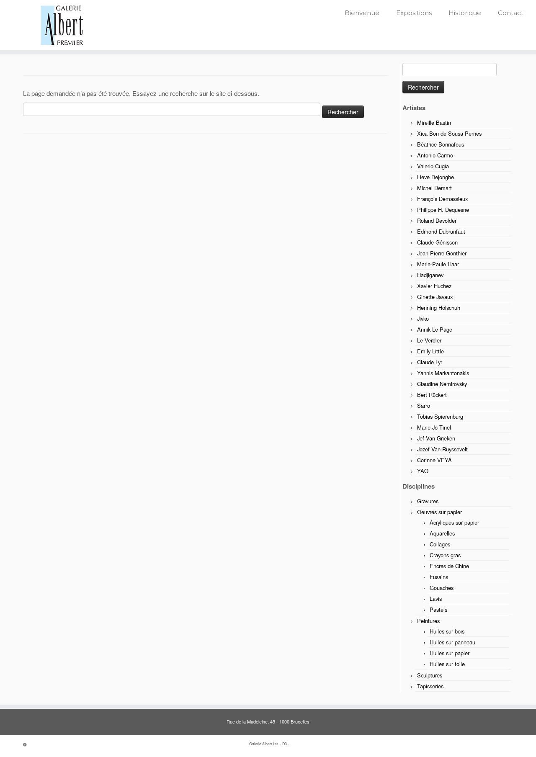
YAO (422, 471)
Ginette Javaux (435, 297)
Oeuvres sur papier (439, 512)
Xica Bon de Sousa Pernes (449, 133)
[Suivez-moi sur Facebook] (27, 744)
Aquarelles (442, 533)
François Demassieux (442, 199)
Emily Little (430, 351)
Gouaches (442, 588)
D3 (284, 744)
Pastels (438, 609)
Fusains (439, 577)
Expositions (414, 13)
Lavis (436, 599)
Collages (440, 544)
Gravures (427, 501)
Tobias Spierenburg (440, 416)
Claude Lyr (429, 362)
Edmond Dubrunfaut (441, 231)
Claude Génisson (437, 242)
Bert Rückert (432, 395)
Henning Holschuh (438, 308)
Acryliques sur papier (454, 522)
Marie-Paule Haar (438, 264)
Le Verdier (429, 340)
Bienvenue (362, 13)
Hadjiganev (430, 275)
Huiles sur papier (449, 653)
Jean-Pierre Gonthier (441, 253)
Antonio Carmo (435, 155)
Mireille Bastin (434, 122)
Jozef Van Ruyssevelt (442, 449)
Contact (510, 13)
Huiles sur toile (447, 664)
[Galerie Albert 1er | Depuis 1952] (62, 25)
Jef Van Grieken (436, 438)
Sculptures (429, 675)
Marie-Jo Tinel (434, 427)
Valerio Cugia (433, 166)
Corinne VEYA (434, 460)
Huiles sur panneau (452, 642)
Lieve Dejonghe (435, 177)
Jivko (423, 318)
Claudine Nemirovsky (442, 384)
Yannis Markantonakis (443, 373)
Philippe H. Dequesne (443, 210)
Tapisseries (430, 686)
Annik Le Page (434, 329)
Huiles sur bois (447, 631)
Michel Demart (434, 188)
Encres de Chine (449, 566)
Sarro (423, 405)
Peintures (428, 621)
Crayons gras (445, 555)
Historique (464, 13)
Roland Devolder (436, 220)
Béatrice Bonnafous (440, 144)
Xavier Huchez (434, 286)
